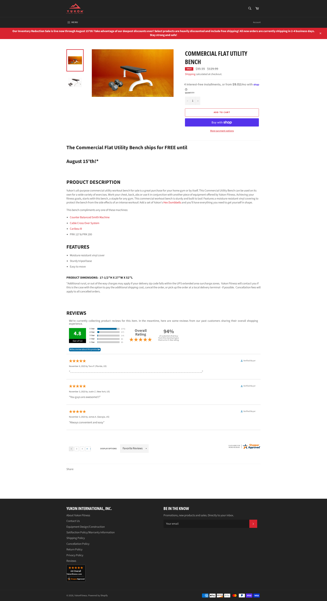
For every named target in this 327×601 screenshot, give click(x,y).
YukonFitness (80, 595)
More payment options (222, 131)
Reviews (71, 561)
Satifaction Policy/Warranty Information (90, 532)
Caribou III (76, 229)
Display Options (108, 448)
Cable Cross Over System (84, 223)
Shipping (190, 74)
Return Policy (74, 549)
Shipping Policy (75, 538)
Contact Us (73, 521)
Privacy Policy (74, 555)
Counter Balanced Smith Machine (90, 217)
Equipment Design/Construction (85, 527)
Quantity (189, 93)
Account (257, 22)
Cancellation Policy (77, 544)
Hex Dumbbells (172, 203)
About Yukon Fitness (78, 515)
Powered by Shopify (98, 595)
